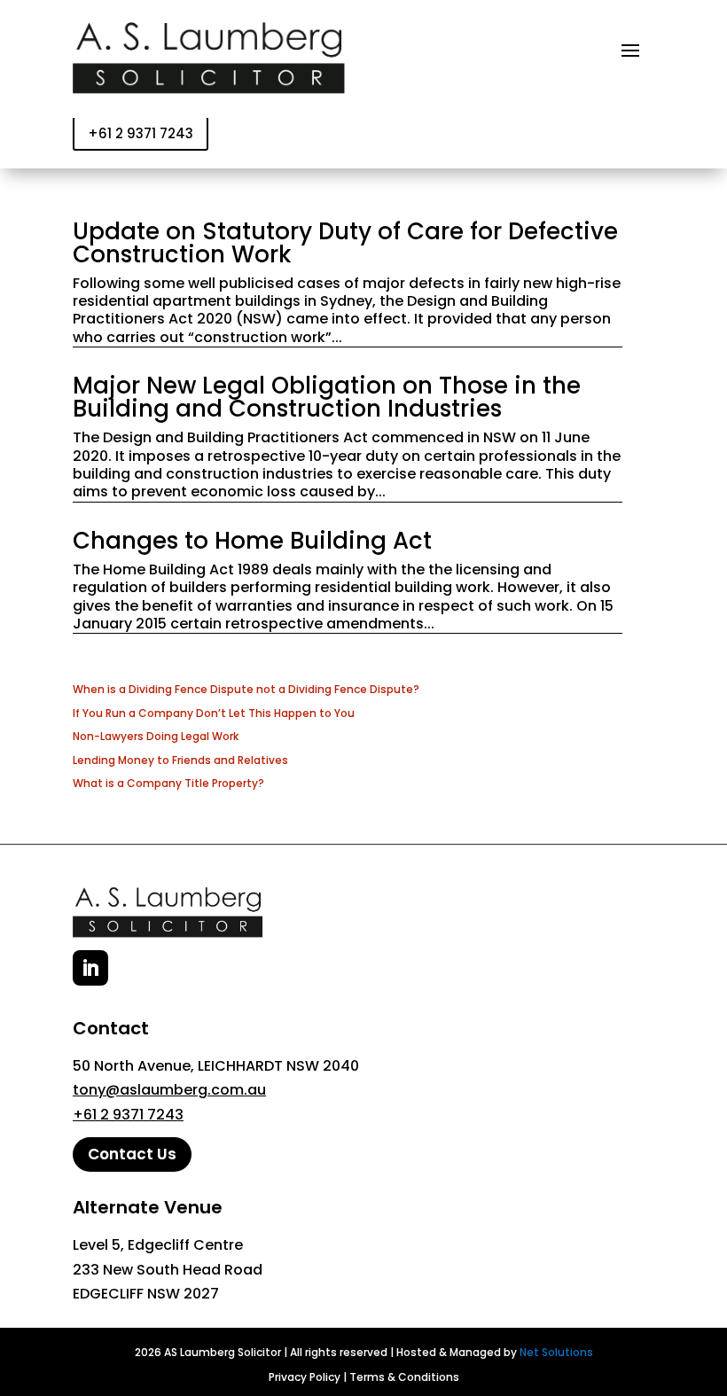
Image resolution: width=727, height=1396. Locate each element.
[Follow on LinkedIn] (90, 968)
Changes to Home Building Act (252, 541)
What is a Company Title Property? (168, 783)
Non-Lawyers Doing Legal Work (155, 736)
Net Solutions (556, 1352)
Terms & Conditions (404, 1376)
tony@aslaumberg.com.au (169, 1090)
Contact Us (132, 1154)
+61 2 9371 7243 (140, 133)
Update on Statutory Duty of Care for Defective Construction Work (345, 242)
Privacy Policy (304, 1376)
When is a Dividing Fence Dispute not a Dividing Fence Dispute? (246, 689)
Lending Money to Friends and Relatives (180, 760)
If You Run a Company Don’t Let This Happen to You (214, 713)
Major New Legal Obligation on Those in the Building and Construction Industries (327, 397)
